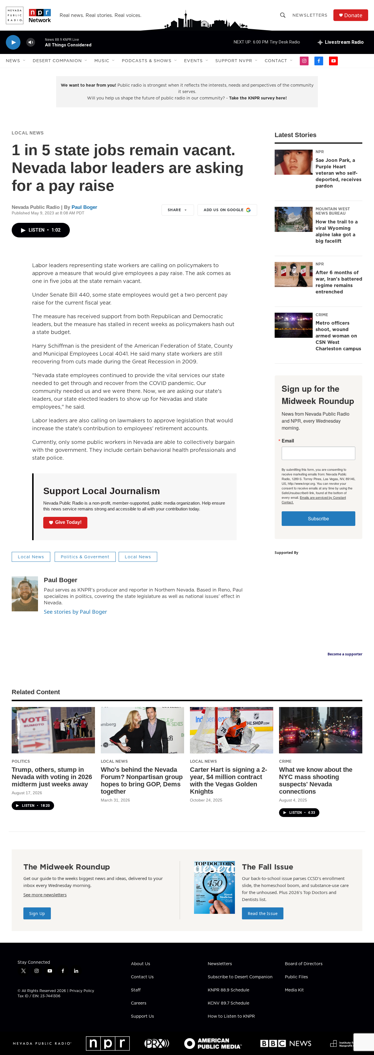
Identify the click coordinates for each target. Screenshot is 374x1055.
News (13, 61)
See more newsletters (45, 894)
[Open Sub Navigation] (24, 60)
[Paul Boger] (25, 593)
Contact (276, 61)
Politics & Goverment (85, 557)
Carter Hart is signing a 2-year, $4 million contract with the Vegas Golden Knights (228, 780)
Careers (138, 1003)
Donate (353, 15)
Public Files (296, 977)
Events (193, 61)
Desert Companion (57, 61)
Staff (136, 990)
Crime (322, 314)
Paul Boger (84, 207)
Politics (21, 761)
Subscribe (318, 518)
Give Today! (68, 522)
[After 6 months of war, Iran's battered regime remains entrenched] (294, 274)
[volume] (31, 42)
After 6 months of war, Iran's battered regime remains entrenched (339, 282)
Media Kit (294, 990)
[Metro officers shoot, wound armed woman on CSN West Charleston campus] (294, 325)
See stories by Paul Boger (75, 611)
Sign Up (37, 913)
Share (174, 209)
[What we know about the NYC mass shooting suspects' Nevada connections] (320, 730)
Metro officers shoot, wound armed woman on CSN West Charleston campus (338, 336)
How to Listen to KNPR (231, 1016)
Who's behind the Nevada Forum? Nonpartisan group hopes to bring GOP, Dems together (142, 780)
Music (101, 61)
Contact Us (142, 977)
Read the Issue (263, 913)
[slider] (40, 42)
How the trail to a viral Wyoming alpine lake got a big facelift (337, 231)
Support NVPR (233, 61)
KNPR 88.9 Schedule (228, 990)
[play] (13, 42)
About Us (140, 964)
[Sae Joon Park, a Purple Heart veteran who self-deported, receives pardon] (294, 162)
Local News (28, 132)
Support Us (142, 1016)
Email (288, 440)
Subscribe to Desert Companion (240, 977)
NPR (320, 151)
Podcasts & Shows (147, 61)
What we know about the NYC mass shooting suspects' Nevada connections (315, 780)
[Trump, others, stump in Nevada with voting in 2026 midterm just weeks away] (53, 730)
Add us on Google (223, 209)
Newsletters (310, 15)
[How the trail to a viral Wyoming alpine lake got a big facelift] (294, 219)
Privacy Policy (82, 990)
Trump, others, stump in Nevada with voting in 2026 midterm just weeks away (52, 777)
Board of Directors (304, 964)
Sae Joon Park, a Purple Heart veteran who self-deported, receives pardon (338, 173)
